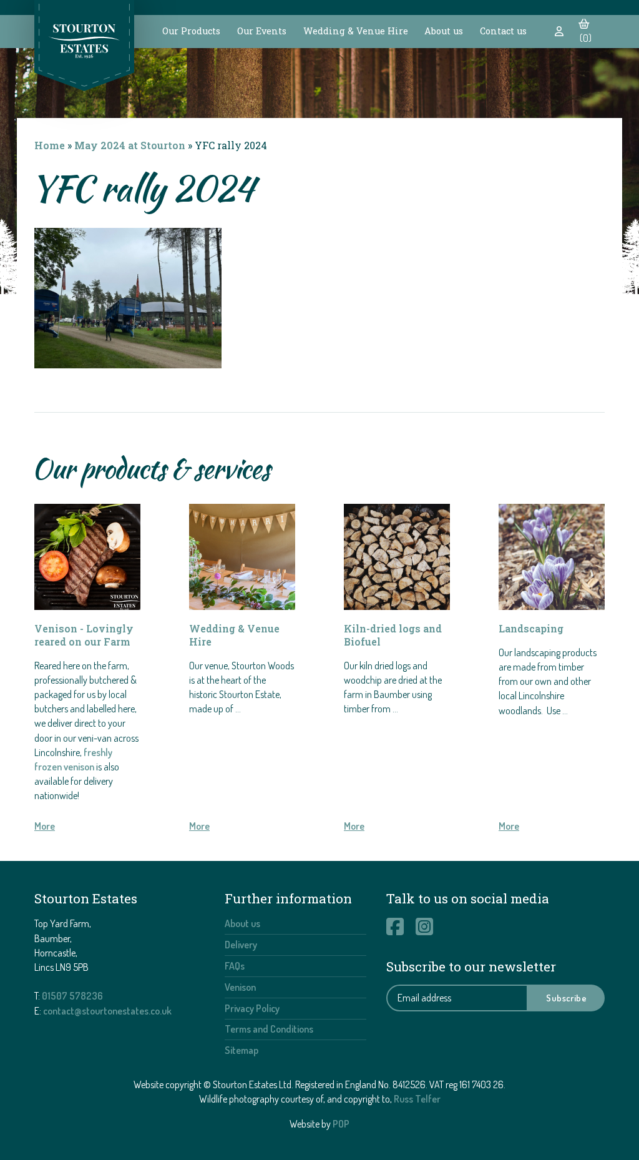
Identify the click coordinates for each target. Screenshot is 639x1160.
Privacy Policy (252, 1008)
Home (49, 145)
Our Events (261, 31)
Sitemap (241, 1050)
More (44, 826)
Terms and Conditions (269, 1029)
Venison (240, 987)
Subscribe (566, 997)
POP (341, 1124)
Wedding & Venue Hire (355, 31)
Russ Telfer (417, 1099)
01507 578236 (72, 996)
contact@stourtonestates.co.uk (107, 1011)
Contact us (503, 31)
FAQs (235, 966)
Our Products (191, 31)
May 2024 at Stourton (129, 145)
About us (443, 31)
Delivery (241, 944)
